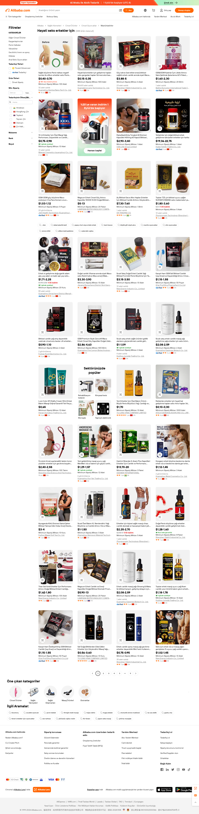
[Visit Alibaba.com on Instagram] (178, 769)
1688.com (72, 802)
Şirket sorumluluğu (13, 748)
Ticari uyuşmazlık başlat (131, 748)
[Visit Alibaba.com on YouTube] (183, 769)
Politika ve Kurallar (51, 763)
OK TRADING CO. (124, 213)
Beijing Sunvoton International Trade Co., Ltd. (173, 88)
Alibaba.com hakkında (15, 732)
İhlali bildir (126, 763)
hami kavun (108, 225)
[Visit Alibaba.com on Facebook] (162, 769)
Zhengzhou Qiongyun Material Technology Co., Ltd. (95, 535)
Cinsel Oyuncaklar (89, 26)
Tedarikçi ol (165, 738)
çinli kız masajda (125, 719)
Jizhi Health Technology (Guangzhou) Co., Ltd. (55, 213)
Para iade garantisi (51, 743)
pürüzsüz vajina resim (67, 719)
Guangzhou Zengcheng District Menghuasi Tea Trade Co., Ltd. (55, 293)
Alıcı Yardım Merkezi (130, 738)
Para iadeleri (127, 753)
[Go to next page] (135, 673)
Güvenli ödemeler (51, 738)
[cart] (154, 11)
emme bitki (46, 231)
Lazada (99, 802)
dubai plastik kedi (60, 225)
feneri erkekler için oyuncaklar (23, 719)
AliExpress (61, 802)
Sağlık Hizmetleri (54, 26)
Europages (138, 802)
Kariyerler (9, 753)
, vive (44, 225)
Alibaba (40, 26)
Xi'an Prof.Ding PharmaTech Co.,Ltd (170, 285)
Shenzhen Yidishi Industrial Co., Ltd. (131, 88)
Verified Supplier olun (169, 753)
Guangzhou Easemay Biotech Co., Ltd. (171, 350)
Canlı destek (127, 743)
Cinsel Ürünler (71, 26)
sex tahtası (46, 719)
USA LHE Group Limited (127, 147)
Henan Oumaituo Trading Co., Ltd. (52, 413)
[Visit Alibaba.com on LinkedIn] (167, 769)
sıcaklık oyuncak (32, 713)
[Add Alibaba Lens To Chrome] (42, 789)
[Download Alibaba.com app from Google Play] (184, 789)
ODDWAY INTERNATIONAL (128, 473)
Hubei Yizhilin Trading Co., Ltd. (168, 147)
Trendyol (128, 802)
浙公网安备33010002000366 (143, 810)
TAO (120, 802)
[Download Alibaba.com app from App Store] (164, 789)
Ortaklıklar (164, 758)
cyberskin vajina (87, 231)
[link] (195, 788)
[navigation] (20, 350)
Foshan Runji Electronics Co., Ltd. (52, 354)
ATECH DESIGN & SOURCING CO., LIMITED (173, 413)
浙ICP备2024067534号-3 (168, 810)
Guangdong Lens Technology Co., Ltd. (94, 88)
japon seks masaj (104, 719)
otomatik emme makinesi (130, 713)
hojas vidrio (91, 713)
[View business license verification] (124, 810)
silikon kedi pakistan (65, 231)
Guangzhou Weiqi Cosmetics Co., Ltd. (171, 476)
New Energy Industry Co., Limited (131, 289)
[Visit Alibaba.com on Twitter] (172, 769)
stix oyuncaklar (171, 225)
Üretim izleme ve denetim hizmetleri (59, 758)
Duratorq (15, 713)
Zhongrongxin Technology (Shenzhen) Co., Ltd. (173, 215)
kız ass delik (152, 713)
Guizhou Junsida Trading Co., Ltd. (130, 356)
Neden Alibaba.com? (14, 738)
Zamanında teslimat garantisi (56, 748)
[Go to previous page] (92, 673)
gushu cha (168, 713)
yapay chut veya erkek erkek (85, 225)
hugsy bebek (107, 713)
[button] (120, 10)
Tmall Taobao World (86, 802)
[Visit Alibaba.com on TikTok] (189, 769)
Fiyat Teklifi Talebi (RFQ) (93, 746)
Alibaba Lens (19, 790)
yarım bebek (51, 713)
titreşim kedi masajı (71, 713)
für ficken (86, 719)
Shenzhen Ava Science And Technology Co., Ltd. (55, 473)
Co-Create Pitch (12, 743)
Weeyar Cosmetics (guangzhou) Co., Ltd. (55, 152)
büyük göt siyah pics (128, 225)
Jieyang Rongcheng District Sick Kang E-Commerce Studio (95, 285)
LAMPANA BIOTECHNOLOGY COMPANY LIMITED (95, 209)
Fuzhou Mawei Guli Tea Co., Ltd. (51, 535)
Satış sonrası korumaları (54, 753)
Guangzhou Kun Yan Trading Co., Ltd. (93, 478)
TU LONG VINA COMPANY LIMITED (131, 413)
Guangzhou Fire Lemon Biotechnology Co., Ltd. (95, 350)
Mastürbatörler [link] (107, 26)
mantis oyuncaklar (150, 225)
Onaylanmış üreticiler (92, 741)
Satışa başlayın (166, 743)
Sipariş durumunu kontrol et (172, 748)
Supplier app (93, 790)
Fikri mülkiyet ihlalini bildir (132, 758)
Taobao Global (111, 802)
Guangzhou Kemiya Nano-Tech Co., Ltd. (54, 90)
